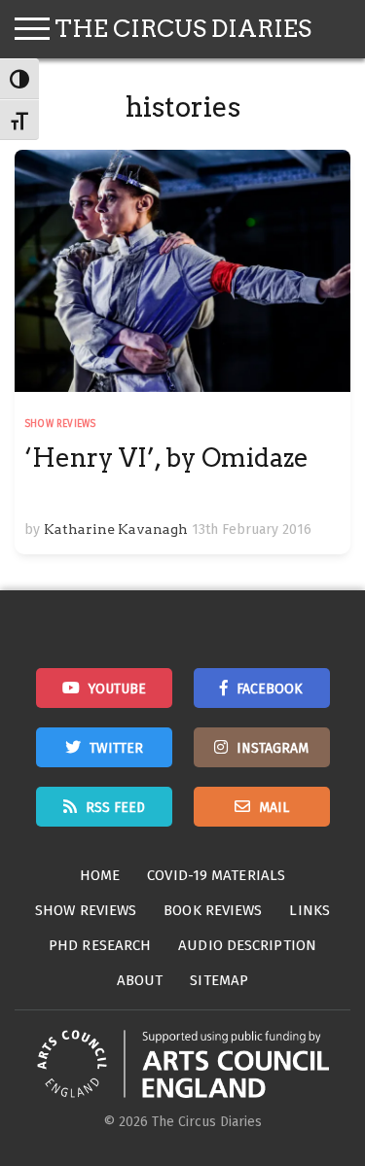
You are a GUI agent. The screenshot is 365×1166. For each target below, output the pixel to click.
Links (309, 910)
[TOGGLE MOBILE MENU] (32, 29)
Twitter (116, 748)
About (140, 980)
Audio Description (247, 945)
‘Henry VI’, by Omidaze (166, 457)
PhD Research (100, 945)
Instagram (273, 748)
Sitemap (219, 980)
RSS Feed (115, 807)
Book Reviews (213, 910)
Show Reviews (59, 424)
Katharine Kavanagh (116, 529)
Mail (274, 807)
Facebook (270, 689)
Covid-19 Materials (216, 875)
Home (100, 875)
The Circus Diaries (183, 29)
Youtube (117, 689)
